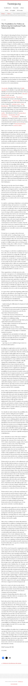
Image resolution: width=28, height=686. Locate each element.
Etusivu (3, 13)
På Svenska (20, 10)
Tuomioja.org (14, 3)
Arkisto (22, 8)
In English (12, 10)
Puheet (9, 13)
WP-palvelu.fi (20, 681)
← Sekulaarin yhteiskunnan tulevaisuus (11, 663)
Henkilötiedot (7, 8)
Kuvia (6, 10)
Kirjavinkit (15, 8)
